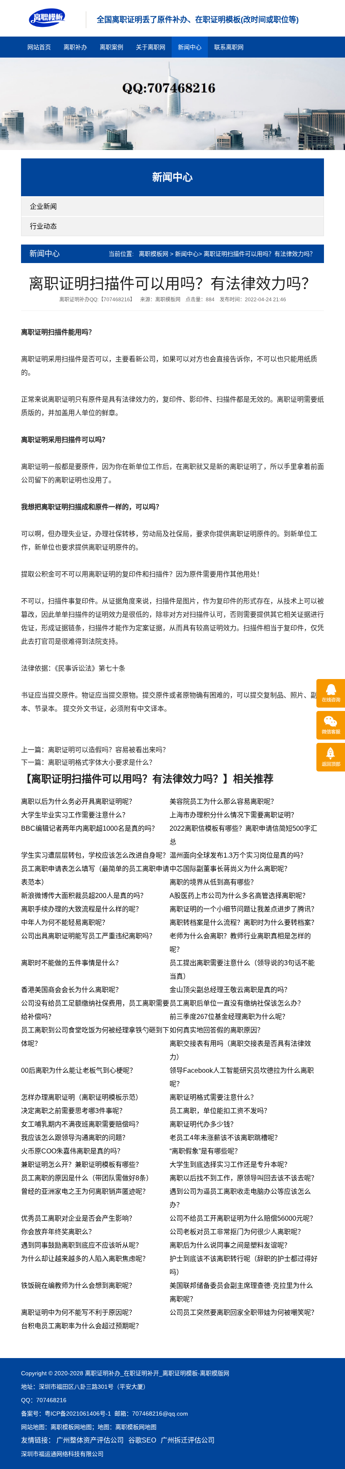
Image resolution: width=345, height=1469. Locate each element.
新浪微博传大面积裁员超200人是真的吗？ (84, 895)
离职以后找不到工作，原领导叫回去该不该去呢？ (244, 1178)
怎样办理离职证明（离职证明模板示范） (81, 1097)
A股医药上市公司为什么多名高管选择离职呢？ (239, 895)
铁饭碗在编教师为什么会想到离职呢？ (78, 1285)
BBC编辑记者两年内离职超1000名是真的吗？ (89, 828)
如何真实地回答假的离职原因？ (217, 1030)
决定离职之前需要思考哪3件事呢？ (73, 1110)
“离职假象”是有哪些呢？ (205, 1151)
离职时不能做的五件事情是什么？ (71, 962)
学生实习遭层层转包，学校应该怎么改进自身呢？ (95, 855)
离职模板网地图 (71, 1427)
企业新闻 (43, 206)
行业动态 (43, 226)
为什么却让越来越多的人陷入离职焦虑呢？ (85, 1258)
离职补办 (75, 47)
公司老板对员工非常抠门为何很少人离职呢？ (237, 1231)
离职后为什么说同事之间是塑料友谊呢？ (230, 1245)
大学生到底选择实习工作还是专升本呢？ (230, 1164)
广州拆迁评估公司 (188, 1440)
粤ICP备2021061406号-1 (78, 1413)
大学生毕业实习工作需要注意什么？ (75, 815)
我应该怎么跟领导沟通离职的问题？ (75, 1137)
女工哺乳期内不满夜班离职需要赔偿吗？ (81, 1124)
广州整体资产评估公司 (90, 1440)
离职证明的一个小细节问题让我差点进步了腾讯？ (244, 909)
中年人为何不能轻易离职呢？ (65, 922)
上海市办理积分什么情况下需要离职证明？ (233, 815)
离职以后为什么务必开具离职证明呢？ (78, 801)
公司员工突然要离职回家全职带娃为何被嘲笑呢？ (244, 1312)
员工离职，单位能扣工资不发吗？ (220, 1110)
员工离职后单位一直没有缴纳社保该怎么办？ (237, 1003)
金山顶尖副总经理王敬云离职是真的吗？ (230, 989)
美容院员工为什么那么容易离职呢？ (223, 801)
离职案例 (111, 47)
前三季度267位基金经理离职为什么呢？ (229, 1016)
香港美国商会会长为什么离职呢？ (71, 989)
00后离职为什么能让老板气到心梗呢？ (78, 1070)
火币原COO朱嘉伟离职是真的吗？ (72, 1151)
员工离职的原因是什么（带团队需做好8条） (87, 1178)
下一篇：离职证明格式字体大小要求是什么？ (88, 762)
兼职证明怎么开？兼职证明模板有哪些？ (81, 1164)
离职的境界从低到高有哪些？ (213, 882)
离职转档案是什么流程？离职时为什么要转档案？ (244, 922)
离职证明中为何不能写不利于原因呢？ (78, 1312)
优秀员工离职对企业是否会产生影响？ (78, 1218)
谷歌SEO (142, 1440)
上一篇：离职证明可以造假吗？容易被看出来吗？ (95, 749)
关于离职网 (150, 47)
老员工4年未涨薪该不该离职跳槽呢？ (225, 1137)
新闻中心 (190, 47)
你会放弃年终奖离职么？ (58, 1231)
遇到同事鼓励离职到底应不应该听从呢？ (81, 1245)
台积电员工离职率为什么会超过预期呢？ (81, 1325)
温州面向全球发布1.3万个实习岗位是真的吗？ (238, 855)
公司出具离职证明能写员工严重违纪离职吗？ (88, 936)
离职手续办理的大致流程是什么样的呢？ (81, 909)
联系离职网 (229, 47)
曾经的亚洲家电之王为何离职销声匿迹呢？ (85, 1191)
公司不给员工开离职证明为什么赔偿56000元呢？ (243, 1218)
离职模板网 (153, 253)
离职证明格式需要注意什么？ (213, 1097)
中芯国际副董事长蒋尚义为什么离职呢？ (230, 868)
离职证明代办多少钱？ (203, 1124)
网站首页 (39, 47)
